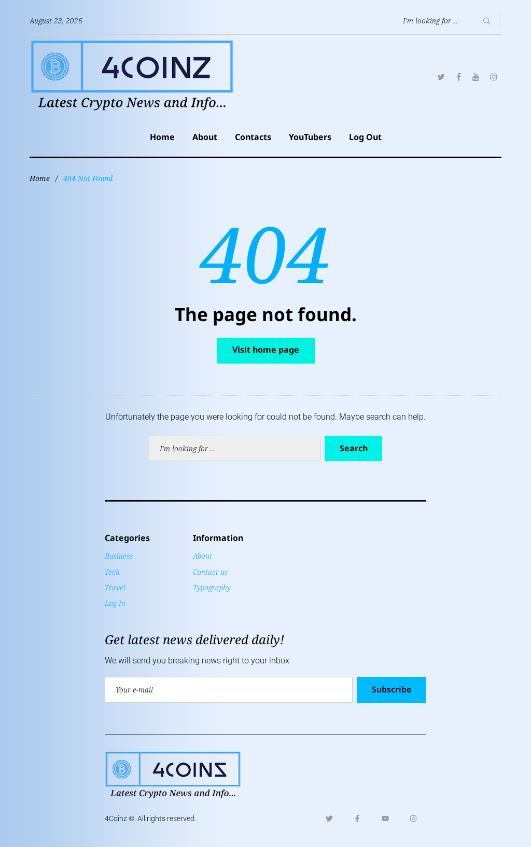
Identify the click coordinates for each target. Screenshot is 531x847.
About (204, 137)
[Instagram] (493, 77)
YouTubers (310, 137)
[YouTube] (476, 77)
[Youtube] (385, 818)
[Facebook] (458, 77)
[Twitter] (441, 77)
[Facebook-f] (357, 818)
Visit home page (265, 349)
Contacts (253, 137)
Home (162, 137)
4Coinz (116, 818)
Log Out (365, 137)
